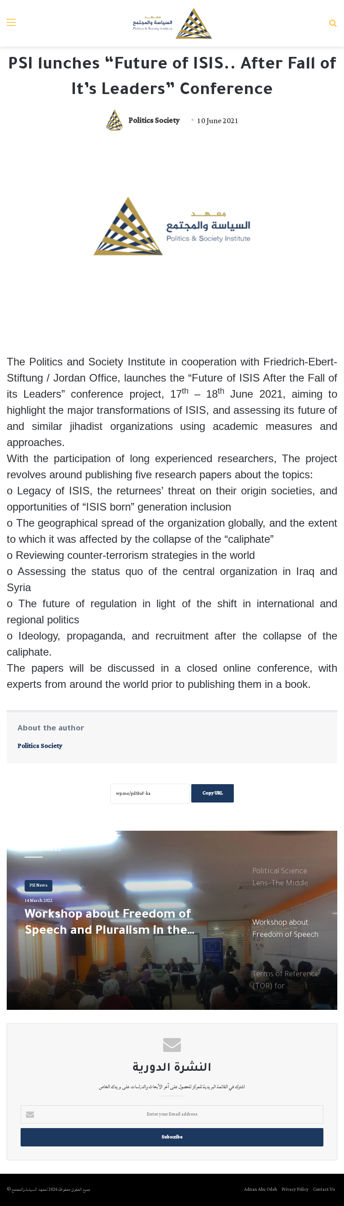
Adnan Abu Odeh (260, 1189)
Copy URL (212, 793)
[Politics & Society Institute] (172, 23)
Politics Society (154, 121)
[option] (172, 920)
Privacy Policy (295, 1189)
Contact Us (324, 1189)
